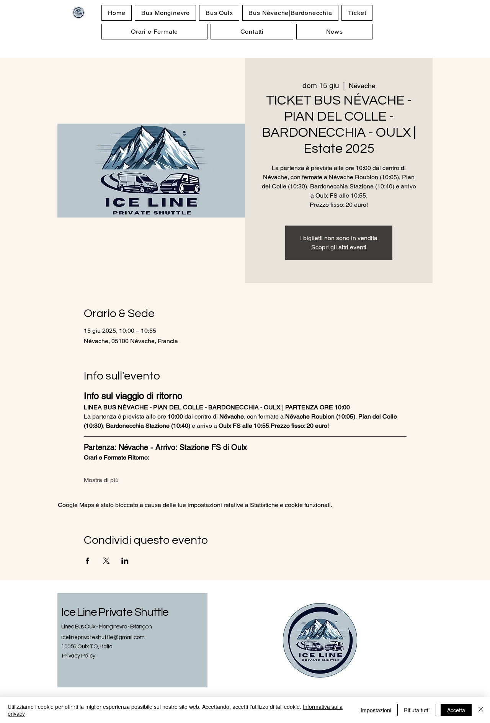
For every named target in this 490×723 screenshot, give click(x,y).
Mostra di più (101, 480)
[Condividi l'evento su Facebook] (87, 561)
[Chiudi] (480, 710)
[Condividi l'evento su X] (106, 561)
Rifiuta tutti (417, 710)
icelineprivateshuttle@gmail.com (102, 637)
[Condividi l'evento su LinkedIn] (125, 561)
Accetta (456, 710)
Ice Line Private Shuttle (114, 612)
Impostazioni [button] (376, 710)
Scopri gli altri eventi (338, 247)
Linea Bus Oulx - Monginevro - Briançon (106, 626)
